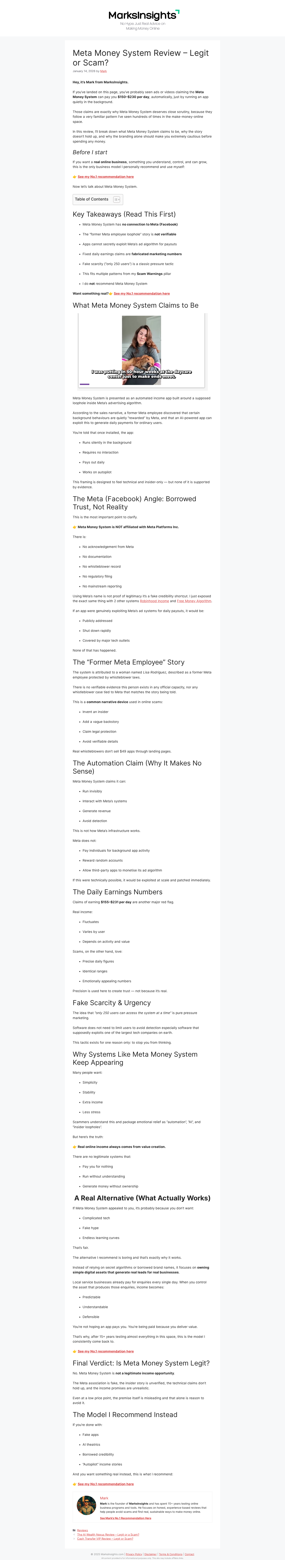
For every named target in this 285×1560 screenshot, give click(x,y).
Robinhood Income (154, 601)
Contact (189, 1554)
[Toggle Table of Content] (114, 199)
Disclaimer (150, 1554)
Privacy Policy (134, 1554)
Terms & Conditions (170, 1554)
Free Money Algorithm (194, 601)
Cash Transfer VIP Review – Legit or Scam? (105, 1538)
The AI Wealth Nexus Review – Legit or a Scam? (108, 1534)
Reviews (82, 1530)
